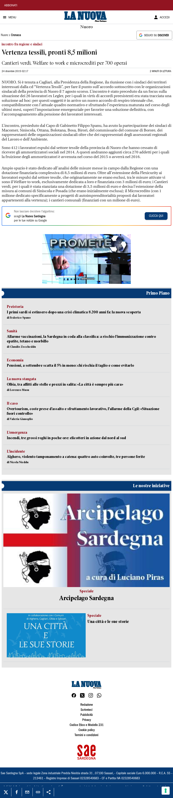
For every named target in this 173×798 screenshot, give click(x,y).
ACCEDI (165, 17)
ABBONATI (10, 5)
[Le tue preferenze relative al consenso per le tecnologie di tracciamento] (166, 791)
